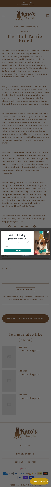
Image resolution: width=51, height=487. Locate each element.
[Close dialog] (48, 232)
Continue (17, 250)
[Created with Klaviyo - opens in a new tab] (25, 255)
